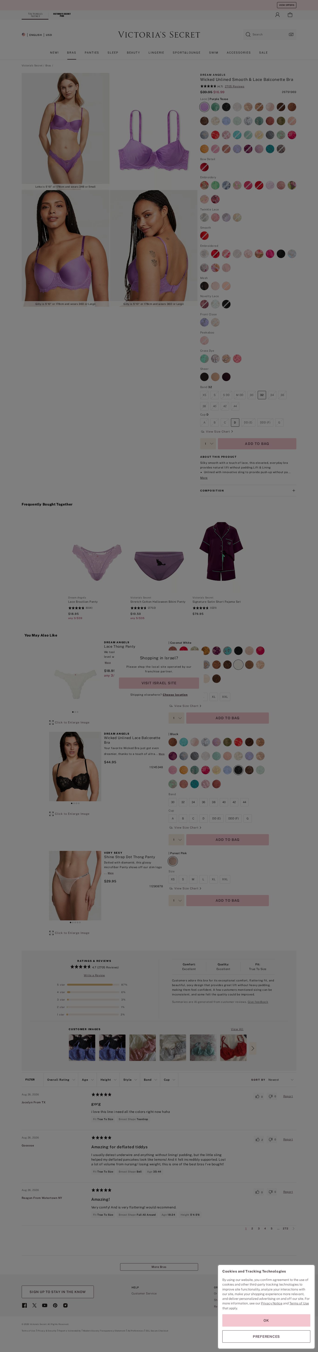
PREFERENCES (266, 1336)
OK (266, 1320)
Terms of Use (299, 1303)
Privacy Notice (271, 1303)
